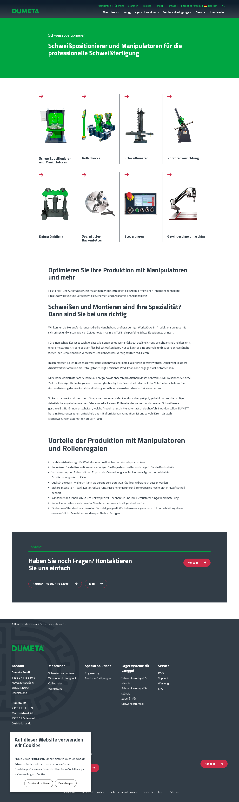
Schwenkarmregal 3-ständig (134, 691)
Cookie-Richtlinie (51, 769)
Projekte (146, 6)
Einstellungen (65, 783)
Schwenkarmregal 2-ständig (134, 680)
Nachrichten (104, 6)
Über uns (119, 6)
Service (201, 12)
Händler (159, 6)
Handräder (217, 12)
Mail (92, 583)
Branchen (133, 6)
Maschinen (110, 12)
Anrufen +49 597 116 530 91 (51, 583)
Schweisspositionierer (61, 673)
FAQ (160, 688)
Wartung (163, 683)
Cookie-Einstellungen (154, 792)
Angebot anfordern (190, 6)
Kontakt (171, 6)
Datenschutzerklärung (92, 792)
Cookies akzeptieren (39, 783)
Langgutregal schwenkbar (140, 12)
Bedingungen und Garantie (124, 792)
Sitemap (174, 792)
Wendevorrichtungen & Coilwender (62, 681)
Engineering (92, 673)
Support (163, 678)
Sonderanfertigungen (177, 12)
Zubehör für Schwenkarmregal (132, 701)
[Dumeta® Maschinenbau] (25, 10)
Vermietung (55, 688)
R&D (161, 673)
